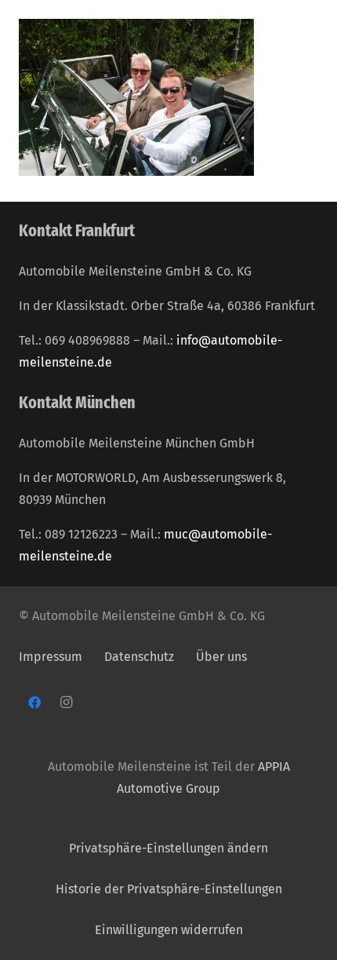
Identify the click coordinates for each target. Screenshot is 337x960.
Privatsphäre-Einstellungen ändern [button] (168, 848)
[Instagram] (66, 702)
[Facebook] (34, 702)
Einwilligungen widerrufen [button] (169, 929)
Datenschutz (140, 656)
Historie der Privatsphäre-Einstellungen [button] (169, 889)
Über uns (221, 656)
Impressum (50, 656)
